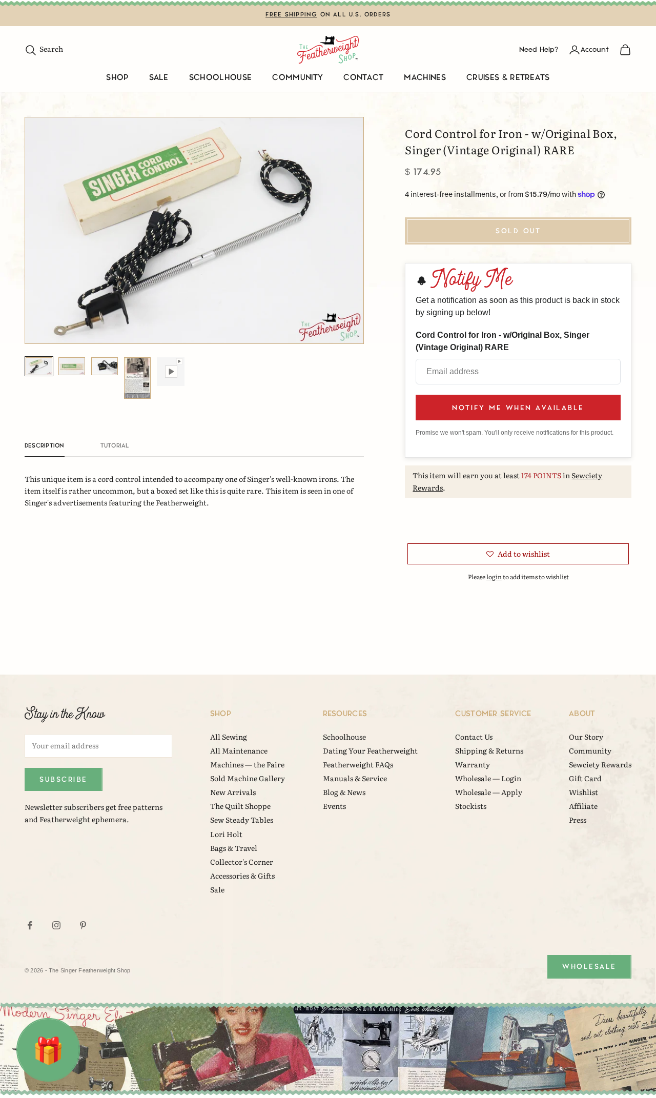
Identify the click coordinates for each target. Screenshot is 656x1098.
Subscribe (63, 779)
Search (44, 49)
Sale (159, 78)
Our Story (586, 736)
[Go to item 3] (104, 366)
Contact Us (474, 736)
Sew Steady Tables (241, 820)
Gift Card (585, 778)
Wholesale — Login (488, 778)
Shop (117, 78)
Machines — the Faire (247, 764)
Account (595, 49)
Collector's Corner (241, 862)
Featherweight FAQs (358, 764)
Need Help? (538, 49)
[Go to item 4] (137, 378)
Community (297, 78)
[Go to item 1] (39, 366)
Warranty (472, 764)
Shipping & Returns (489, 750)
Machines (425, 78)
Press (577, 820)
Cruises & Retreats (508, 78)
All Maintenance (239, 750)
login (494, 576)
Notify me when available (518, 407)
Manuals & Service (355, 778)
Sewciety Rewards (600, 764)
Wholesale (589, 966)
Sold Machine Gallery (247, 778)
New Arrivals (233, 792)
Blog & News (344, 792)
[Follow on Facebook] (30, 925)
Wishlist (583, 792)
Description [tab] (45, 446)
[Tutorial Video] (170, 371)
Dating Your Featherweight (370, 750)
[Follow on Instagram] (56, 925)
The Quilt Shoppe (240, 806)
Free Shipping (291, 14)
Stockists (470, 806)
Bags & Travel (233, 848)
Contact (363, 78)
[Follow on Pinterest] (83, 925)
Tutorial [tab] (115, 446)
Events (334, 806)
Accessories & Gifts (242, 875)
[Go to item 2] (71, 366)
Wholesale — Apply (488, 792)
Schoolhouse (220, 78)
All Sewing (228, 736)
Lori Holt (226, 834)
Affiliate (583, 806)
